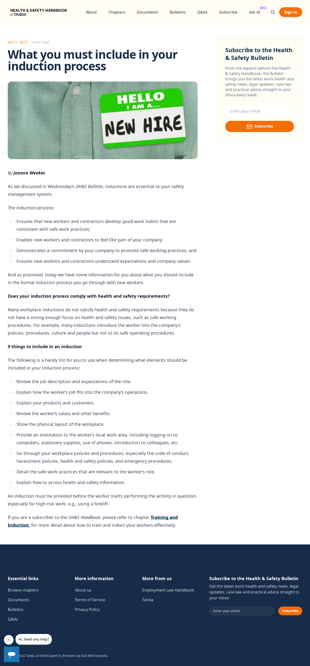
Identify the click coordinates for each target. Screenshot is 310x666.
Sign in (290, 12)
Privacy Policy (87, 609)
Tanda (147, 599)
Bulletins (178, 12)
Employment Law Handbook (168, 590)
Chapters (116, 12)
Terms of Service (90, 599)
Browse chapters (23, 590)
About (91, 12)
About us (83, 590)
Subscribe (228, 12)
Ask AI (254, 12)
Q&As (202, 12)
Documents (147, 12)
